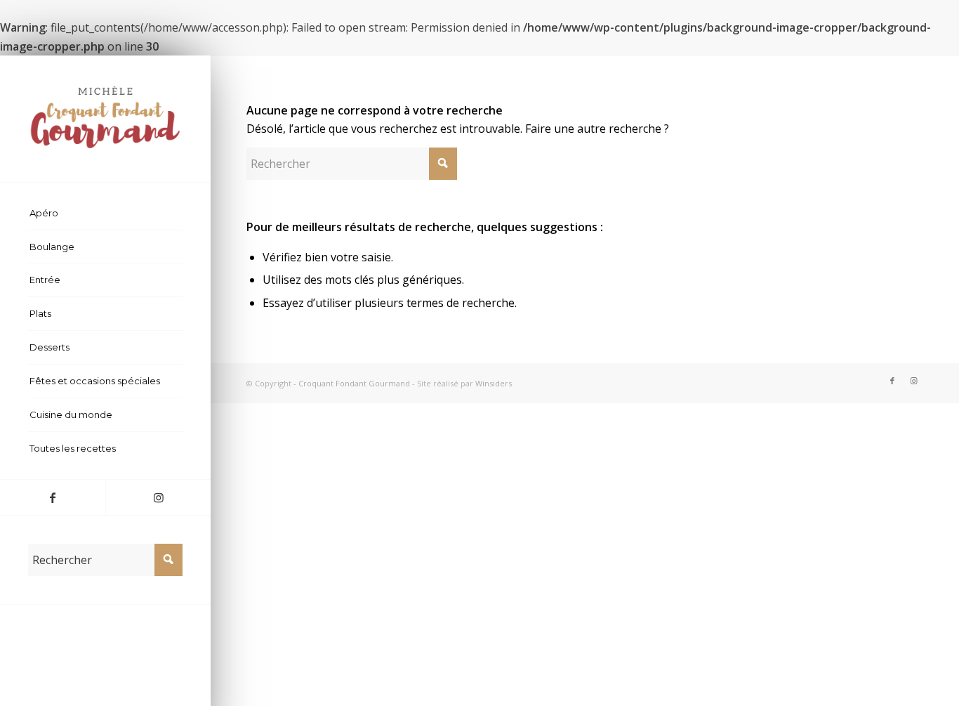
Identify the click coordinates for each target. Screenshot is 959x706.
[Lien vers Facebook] (52, 497)
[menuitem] (105, 213)
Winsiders (493, 383)
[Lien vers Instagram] (158, 497)
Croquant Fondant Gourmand (354, 383)
